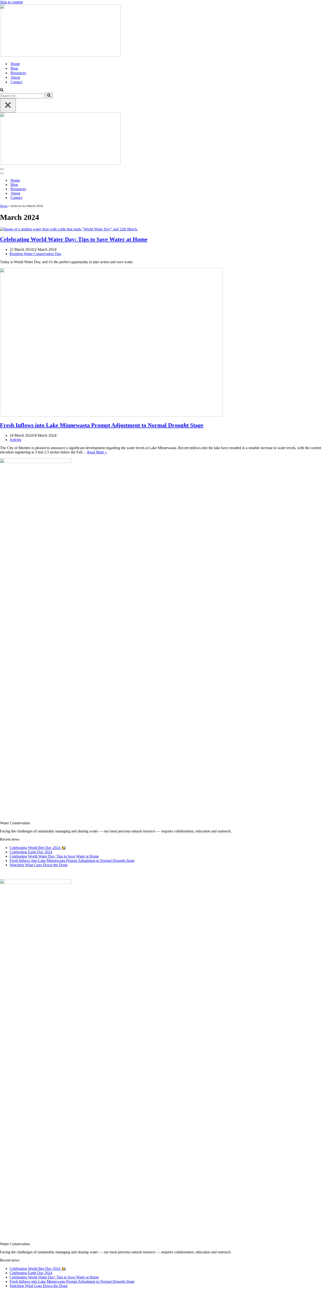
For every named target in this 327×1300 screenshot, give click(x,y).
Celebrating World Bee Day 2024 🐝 (38, 848)
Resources (18, 73)
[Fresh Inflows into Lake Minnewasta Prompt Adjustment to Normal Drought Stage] (111, 415)
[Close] (8, 105)
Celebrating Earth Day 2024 (31, 852)
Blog (14, 68)
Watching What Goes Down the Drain (39, 865)
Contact (16, 82)
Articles (15, 440)
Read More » (97, 452)
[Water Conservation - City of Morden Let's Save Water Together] (163, 31)
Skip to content (11, 2)
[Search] (2, 90)
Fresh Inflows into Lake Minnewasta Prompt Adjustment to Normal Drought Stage (101, 425)
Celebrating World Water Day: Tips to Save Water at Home (73, 239)
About (15, 77)
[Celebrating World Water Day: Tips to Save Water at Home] (69, 229)
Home (15, 64)
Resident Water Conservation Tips (35, 254)
